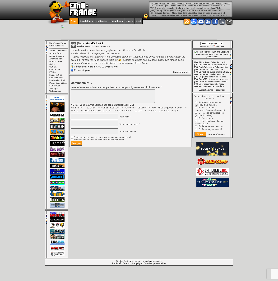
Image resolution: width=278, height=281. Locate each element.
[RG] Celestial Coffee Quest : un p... (210, 69)
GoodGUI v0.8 (90, 43)
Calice (52, 64)
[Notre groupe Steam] (229, 21)
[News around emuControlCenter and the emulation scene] (57, 207)
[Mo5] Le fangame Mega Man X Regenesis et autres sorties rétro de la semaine (186, 10)
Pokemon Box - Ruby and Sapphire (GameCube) (212, 55)
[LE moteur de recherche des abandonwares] (57, 167)
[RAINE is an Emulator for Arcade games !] (57, 139)
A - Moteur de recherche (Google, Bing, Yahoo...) (208, 103)
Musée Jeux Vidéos (58, 83)
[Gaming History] (57, 179)
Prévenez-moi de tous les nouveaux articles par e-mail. (99, 140)
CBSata (52, 67)
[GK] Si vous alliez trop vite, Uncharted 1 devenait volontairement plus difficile (185, 8)
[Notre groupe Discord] (201, 21)
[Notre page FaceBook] (215, 21)
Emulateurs (86, 21)
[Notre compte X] (222, 21)
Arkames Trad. (56, 59)
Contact (126, 263)
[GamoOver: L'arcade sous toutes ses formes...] (57, 255)
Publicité (116, 263)
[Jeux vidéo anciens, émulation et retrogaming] (57, 151)
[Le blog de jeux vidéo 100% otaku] (57, 145)
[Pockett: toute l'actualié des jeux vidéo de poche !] (57, 196)
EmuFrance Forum (57, 43)
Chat (138, 21)
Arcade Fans (55, 53)
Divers (129, 21)
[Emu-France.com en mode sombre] (146, 18)
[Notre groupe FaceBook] (208, 21)
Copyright (137, 263)
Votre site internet (127, 131)
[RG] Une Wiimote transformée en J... (211, 65)
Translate (219, 46)
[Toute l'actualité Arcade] (57, 173)
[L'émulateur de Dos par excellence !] (57, 112)
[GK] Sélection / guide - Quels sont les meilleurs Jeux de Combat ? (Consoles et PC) (188, 6)
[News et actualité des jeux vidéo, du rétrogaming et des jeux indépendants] (57, 128)
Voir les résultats (216, 134)
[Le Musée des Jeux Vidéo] (57, 216)
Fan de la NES (55, 75)
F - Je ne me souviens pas (211, 126)
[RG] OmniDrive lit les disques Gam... (211, 81)
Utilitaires (101, 21)
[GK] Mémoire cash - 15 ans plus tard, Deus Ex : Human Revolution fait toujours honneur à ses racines (196, 3)
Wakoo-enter (55, 91)
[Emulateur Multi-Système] (57, 201)
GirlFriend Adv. (56, 78)
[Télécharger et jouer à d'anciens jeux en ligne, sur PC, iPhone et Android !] (57, 106)
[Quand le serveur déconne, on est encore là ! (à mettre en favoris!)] (57, 100)
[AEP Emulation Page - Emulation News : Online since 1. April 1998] (57, 233)
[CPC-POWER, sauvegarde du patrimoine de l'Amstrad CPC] (57, 184)
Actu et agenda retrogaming (212, 90)
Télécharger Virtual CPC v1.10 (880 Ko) (96, 66)
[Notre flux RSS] (187, 21)
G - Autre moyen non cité (210, 129)
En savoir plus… (83, 70)
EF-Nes (52, 72)
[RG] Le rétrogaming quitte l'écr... (209, 84)
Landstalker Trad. (57, 80)
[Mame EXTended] (57, 250)
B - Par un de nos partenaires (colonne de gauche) (210, 108)
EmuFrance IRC (56, 46)
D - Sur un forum (206, 118)
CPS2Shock (54, 69)
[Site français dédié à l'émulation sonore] (57, 222)
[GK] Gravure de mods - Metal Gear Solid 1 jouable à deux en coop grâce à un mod (187, 13)
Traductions (116, 21)
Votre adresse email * (129, 124)
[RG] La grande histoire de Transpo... (210, 77)
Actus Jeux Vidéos (58, 51)
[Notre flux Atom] (194, 21)
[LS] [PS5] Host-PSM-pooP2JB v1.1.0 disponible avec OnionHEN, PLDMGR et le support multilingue (195, 15)
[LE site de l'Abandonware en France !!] (57, 122)
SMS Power (54, 86)
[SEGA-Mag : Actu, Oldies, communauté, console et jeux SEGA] (57, 244)
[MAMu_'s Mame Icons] (57, 227)
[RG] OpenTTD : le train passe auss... (211, 79)
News (74, 21)
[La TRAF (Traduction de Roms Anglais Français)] (57, 190)
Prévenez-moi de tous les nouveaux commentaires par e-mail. (102, 137)
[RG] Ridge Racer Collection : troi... (210, 62)
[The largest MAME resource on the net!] (57, 162)
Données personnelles (155, 263)
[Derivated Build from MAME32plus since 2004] (57, 156)
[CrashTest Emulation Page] (57, 238)
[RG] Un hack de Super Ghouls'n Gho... (211, 72)
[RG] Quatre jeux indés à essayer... (210, 74)
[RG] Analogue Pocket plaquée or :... (210, 86)
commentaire (181, 72)
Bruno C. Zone (55, 61)
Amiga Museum (56, 56)
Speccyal (53, 88)
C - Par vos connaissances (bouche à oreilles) (209, 114)
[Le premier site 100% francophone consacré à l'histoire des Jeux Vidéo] (57, 134)
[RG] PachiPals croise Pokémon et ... (211, 67)
